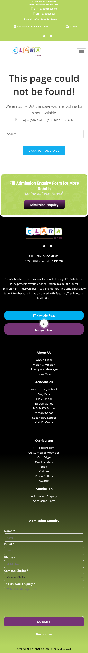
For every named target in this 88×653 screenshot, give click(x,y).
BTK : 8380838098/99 (45, 9)
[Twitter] (44, 36)
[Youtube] (51, 36)
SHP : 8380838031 (45, 14)
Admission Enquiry (44, 205)
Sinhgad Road (44, 330)
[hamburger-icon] (81, 51)
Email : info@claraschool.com (41, 19)
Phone (10, 557)
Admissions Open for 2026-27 (32, 26)
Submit (44, 622)
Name (9, 531)
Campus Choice (16, 571)
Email (9, 544)
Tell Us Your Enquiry (19, 584)
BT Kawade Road (44, 315)
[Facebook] (37, 36)
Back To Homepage (44, 150)
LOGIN (73, 26)
